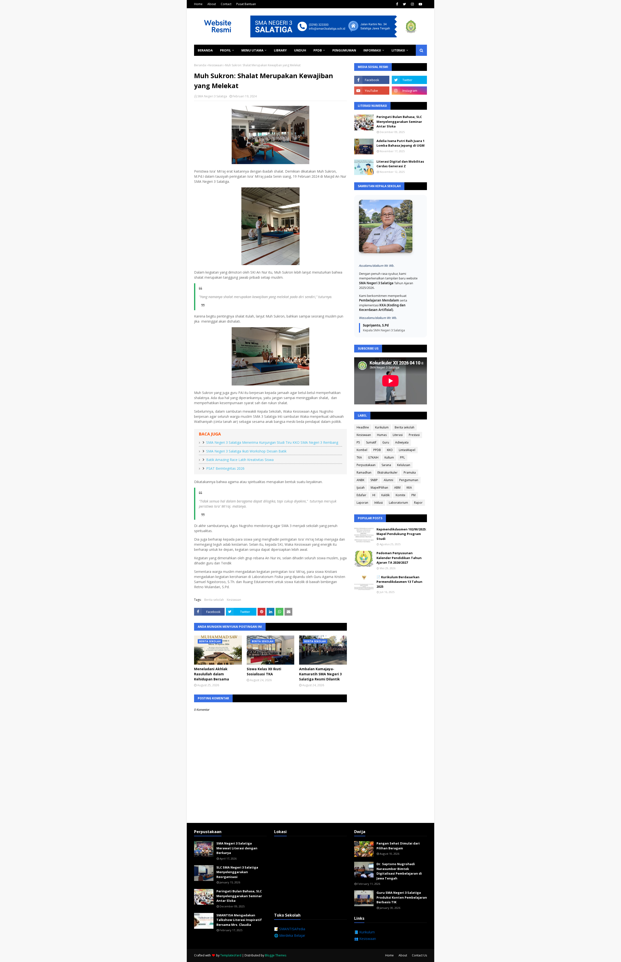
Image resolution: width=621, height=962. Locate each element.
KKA (409, 487)
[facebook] (397, 4)
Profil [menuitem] (225, 50)
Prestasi (414, 435)
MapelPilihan (379, 487)
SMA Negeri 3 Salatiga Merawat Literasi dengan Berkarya (236, 848)
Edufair (361, 495)
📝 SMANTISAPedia (289, 929)
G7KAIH (373, 457)
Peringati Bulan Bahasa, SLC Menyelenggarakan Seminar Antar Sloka (399, 121)
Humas (382, 435)
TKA (359, 457)
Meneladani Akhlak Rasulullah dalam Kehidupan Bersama (211, 674)
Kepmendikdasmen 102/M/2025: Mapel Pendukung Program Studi (401, 534)
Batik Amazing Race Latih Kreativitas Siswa (240, 459)
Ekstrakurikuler (387, 472)
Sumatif (371, 442)
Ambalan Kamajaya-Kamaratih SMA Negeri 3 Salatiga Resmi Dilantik (320, 674)
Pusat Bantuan (246, 4)
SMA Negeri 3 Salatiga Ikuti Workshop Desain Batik (246, 451)
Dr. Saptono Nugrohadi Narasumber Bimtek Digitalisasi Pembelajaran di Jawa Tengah (399, 871)
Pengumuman (408, 480)
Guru (385, 442)
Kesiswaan (215, 65)
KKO (390, 450)
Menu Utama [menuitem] (252, 50)
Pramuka (410, 472)
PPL (402, 457)
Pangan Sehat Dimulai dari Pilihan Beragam (398, 845)
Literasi (398, 435)
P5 (358, 442)
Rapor (418, 503)
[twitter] (404, 4)
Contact (226, 4)
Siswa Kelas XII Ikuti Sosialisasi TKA (264, 671)
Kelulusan (403, 465)
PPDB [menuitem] (317, 50)
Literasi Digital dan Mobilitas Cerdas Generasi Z (400, 163)
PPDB (377, 450)
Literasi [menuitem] (398, 50)
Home (198, 4)
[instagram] (412, 4)
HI (373, 495)
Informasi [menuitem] (372, 50)
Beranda (200, 65)
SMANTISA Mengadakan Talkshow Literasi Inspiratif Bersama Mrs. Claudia (239, 920)
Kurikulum (382, 427)
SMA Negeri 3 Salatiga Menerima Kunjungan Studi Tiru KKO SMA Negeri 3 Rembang (272, 442)
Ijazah (361, 487)
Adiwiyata (402, 442)
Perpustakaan (366, 465)
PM (413, 495)
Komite (400, 495)
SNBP (374, 480)
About (211, 4)
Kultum (389, 457)
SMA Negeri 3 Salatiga (212, 96)
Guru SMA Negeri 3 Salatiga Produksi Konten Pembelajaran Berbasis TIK (401, 897)
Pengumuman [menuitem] (344, 50)
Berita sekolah (214, 600)
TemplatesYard (230, 955)
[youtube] (420, 4)
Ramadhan (364, 472)
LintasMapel (407, 450)
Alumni (388, 480)
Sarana (386, 465)
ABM (397, 487)
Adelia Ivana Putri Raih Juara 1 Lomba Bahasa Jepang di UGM (400, 143)
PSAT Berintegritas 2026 (225, 468)
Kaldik (385, 495)
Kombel (362, 450)
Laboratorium (398, 503)
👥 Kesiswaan (365, 938)
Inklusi (378, 503)
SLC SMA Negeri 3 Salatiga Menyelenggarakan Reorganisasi (237, 872)
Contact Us (419, 955)
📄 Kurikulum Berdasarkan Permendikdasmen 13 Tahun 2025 (399, 582)
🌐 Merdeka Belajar (289, 935)
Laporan (362, 503)
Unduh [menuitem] (300, 50)
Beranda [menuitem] (205, 50)
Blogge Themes (275, 955)
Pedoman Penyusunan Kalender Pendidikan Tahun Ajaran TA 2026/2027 (399, 558)
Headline (363, 427)
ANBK (360, 480)
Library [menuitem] (280, 50)
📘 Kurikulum (364, 932)
